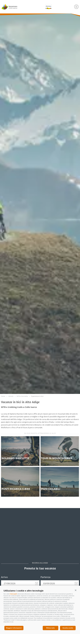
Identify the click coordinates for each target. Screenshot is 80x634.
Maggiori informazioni (14, 628)
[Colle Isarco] (13, 6)
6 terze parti (13, 594)
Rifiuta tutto (50, 628)
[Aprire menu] (76, 7)
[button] (75, 590)
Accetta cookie (67, 628)
